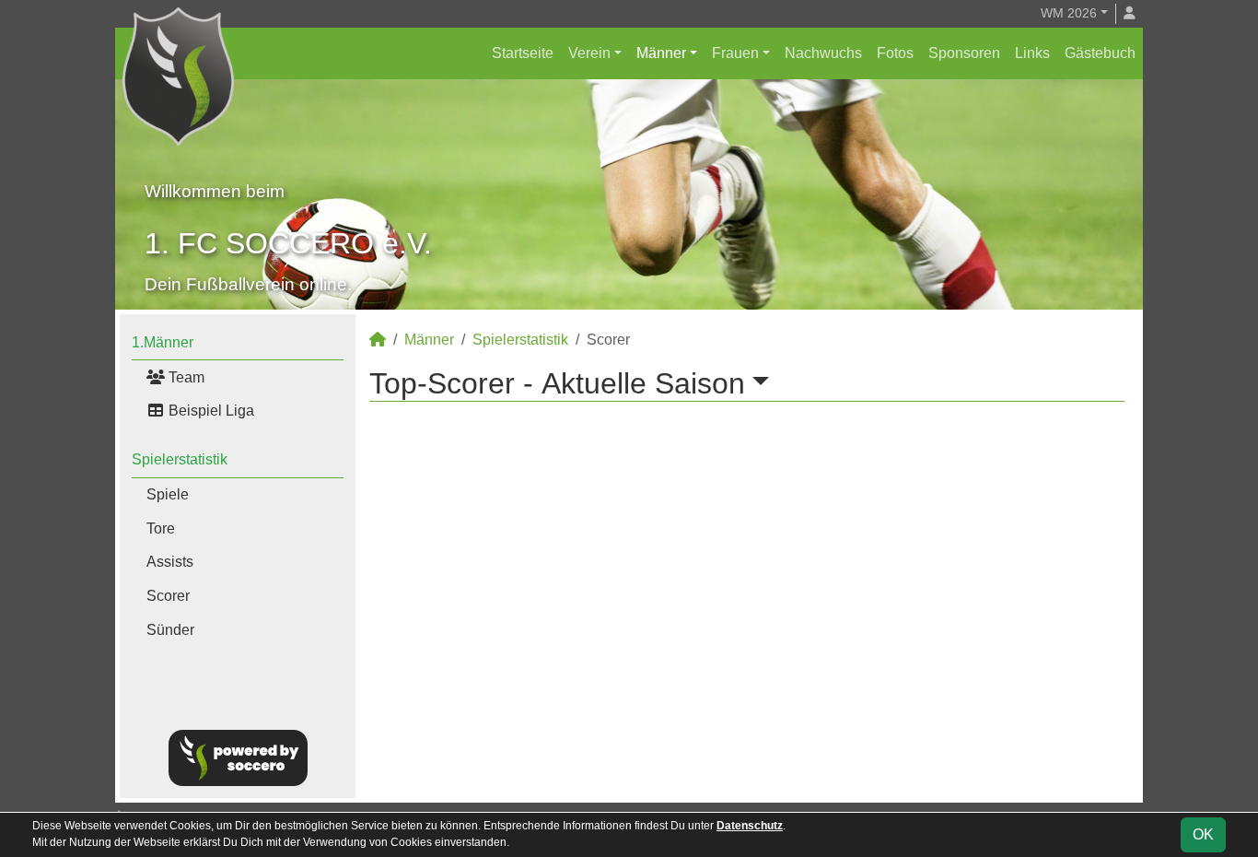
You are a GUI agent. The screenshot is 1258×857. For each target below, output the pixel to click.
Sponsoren (964, 53)
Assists (169, 561)
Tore (160, 528)
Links (1032, 53)
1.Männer (162, 342)
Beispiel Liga (209, 410)
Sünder (170, 630)
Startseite (522, 53)
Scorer (168, 596)
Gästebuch (1100, 53)
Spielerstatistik (179, 459)
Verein (589, 53)
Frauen (735, 53)
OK (1203, 834)
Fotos (895, 53)
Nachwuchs (823, 53)
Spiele (167, 494)
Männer (661, 53)
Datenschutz (749, 825)
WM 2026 (1069, 13)
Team (184, 377)
